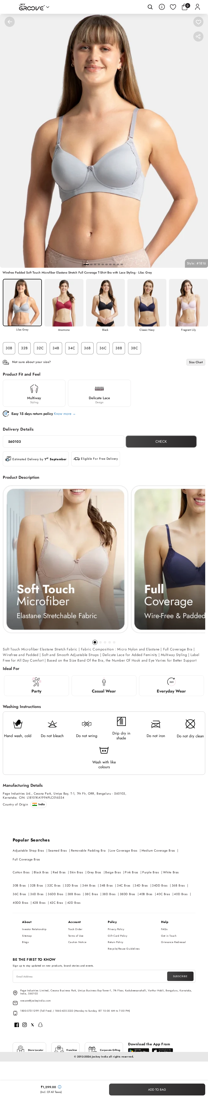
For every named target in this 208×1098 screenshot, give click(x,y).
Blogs (25, 942)
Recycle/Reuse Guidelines (124, 949)
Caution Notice (77, 942)
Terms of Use (75, 936)
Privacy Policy (116, 929)
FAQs (164, 929)
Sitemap (27, 936)
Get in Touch (168, 936)
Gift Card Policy (117, 936)
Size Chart (196, 362)
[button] (185, 6)
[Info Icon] (161, 6)
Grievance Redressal (173, 942)
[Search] (150, 6)
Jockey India (100, 1056)
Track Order (75, 929)
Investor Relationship (34, 929)
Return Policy (115, 942)
